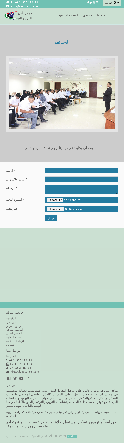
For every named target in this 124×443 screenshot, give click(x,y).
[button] (114, 16)
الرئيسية (11, 318)
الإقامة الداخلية (15, 340)
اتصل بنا (11, 356)
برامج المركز (14, 325)
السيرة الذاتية (14, 199)
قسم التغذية (13, 337)
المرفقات (12, 208)
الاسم (9, 170)
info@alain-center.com (25, 6)
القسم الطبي (14, 333)
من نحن (11, 321)
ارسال (51, 218)
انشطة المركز (14, 329)
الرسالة (10, 188)
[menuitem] (68, 16)
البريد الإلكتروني (15, 179)
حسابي (10, 344)
